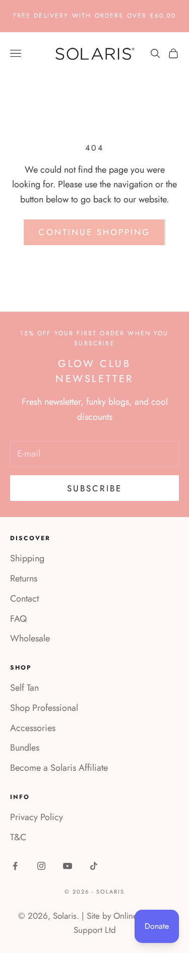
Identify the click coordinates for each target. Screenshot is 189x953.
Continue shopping (94, 232)
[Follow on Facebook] (15, 866)
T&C (18, 837)
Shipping (27, 558)
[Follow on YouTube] (67, 866)
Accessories (32, 728)
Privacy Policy (36, 817)
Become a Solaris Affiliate (59, 767)
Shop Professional (44, 707)
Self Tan (24, 687)
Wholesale (30, 638)
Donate (157, 926)
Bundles (24, 747)
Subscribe (94, 488)
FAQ (18, 618)
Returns (23, 578)
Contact (24, 598)
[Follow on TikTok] (94, 866)
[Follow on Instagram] (41, 866)
